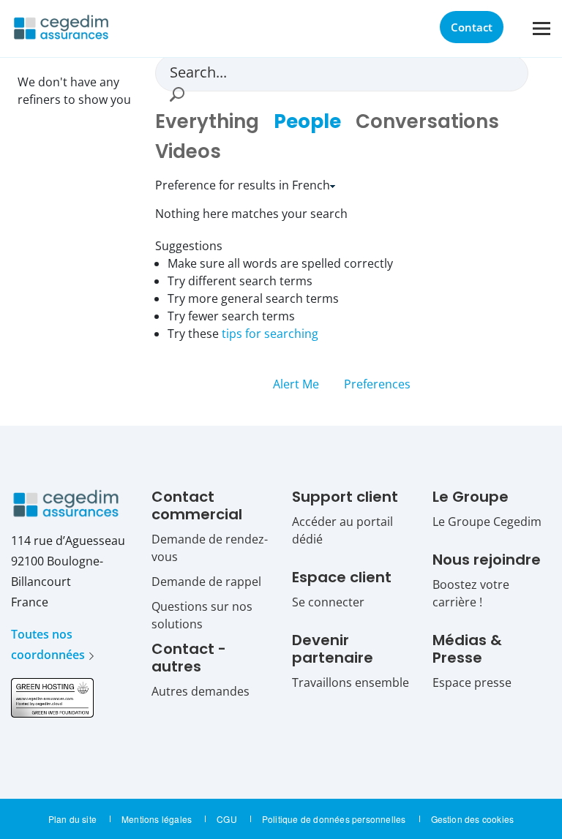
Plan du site (72, 819)
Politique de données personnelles (334, 819)
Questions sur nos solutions (201, 615)
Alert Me (297, 384)
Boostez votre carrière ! (470, 593)
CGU (227, 819)
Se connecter (328, 602)
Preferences (377, 384)
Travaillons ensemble (350, 682)
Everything (207, 121)
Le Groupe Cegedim (487, 521)
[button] (176, 94)
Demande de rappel (206, 581)
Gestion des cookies (472, 819)
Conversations (427, 121)
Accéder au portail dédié (342, 530)
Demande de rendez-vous (209, 548)
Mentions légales (156, 819)
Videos (188, 151)
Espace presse (472, 682)
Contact (471, 27)
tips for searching (270, 334)
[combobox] (336, 72)
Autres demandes (200, 691)
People (307, 121)
